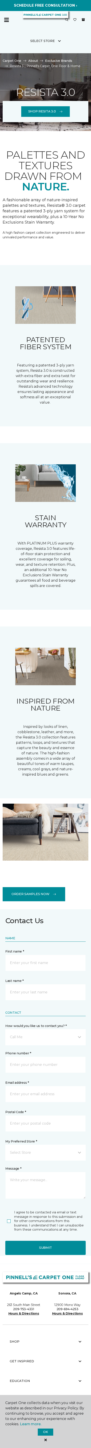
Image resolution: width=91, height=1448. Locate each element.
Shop (14, 1342)
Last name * (14, 980)
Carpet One (12, 61)
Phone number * (18, 1053)
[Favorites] (75, 20)
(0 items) (83, 19)
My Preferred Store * (21, 1141)
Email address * (17, 1082)
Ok (45, 1432)
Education (20, 1381)
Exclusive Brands (58, 61)
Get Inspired (22, 1361)
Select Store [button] (42, 41)
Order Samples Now (30, 894)
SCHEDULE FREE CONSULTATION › (45, 5)
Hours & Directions (23, 1313)
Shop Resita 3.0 (42, 111)
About (33, 61)
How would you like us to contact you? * (36, 1025)
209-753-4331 (23, 1309)
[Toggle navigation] (6, 20)
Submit (45, 1248)
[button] (67, 20)
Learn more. (30, 1424)
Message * (13, 1168)
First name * (14, 951)
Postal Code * (15, 1112)
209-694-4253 (67, 1309)
